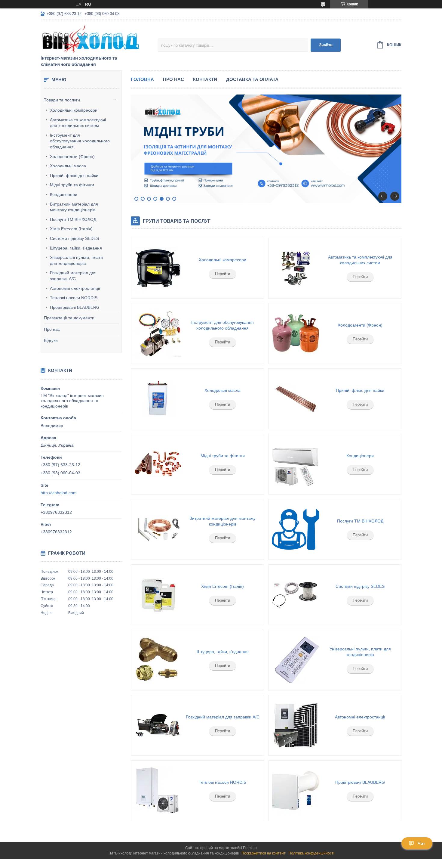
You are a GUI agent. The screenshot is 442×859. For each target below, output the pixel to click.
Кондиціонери (63, 194)
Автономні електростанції (75, 288)
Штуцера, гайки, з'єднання (76, 248)
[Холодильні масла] (158, 399)
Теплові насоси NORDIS (73, 297)
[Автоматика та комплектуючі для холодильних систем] (295, 268)
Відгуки (51, 340)
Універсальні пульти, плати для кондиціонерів (76, 260)
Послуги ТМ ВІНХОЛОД (73, 219)
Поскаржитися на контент (263, 853)
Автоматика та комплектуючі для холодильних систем (78, 122)
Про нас (52, 329)
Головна (142, 79)
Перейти (222, 273)
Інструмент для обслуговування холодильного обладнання (80, 141)
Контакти (205, 79)
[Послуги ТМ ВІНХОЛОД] (295, 529)
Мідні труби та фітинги (72, 184)
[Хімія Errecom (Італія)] (158, 595)
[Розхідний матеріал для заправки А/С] (158, 725)
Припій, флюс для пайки (74, 175)
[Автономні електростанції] (295, 725)
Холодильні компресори (73, 110)
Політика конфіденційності (311, 853)
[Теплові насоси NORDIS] (158, 791)
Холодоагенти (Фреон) (72, 156)
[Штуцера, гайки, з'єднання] (158, 660)
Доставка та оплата (252, 79)
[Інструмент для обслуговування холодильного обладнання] (158, 333)
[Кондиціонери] (295, 464)
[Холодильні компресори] (158, 268)
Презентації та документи (69, 317)
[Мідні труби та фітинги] (158, 464)
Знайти (326, 45)
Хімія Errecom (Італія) (71, 228)
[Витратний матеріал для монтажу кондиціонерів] (158, 529)
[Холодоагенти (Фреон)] (295, 333)
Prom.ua (250, 848)
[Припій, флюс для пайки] (295, 399)
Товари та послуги (62, 100)
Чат (421, 843)
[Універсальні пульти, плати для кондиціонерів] (295, 660)
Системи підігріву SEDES (74, 238)
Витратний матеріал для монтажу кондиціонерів (74, 207)
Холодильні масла (68, 165)
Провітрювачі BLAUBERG (75, 307)
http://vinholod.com (59, 492)
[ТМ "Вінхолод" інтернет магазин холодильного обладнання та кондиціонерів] (93, 38)
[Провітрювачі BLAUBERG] (295, 791)
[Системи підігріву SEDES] (295, 595)
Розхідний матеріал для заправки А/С (73, 275)
